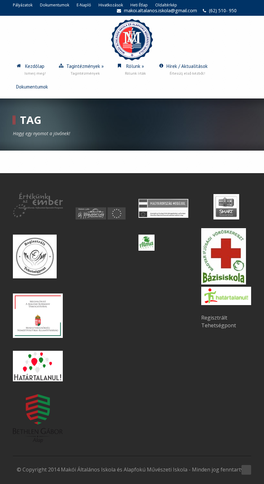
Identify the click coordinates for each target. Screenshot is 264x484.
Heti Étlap (139, 5)
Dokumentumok (54, 5)
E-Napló (84, 5)
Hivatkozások (111, 5)
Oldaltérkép (166, 5)
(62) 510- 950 (223, 10)
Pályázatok (23, 5)
